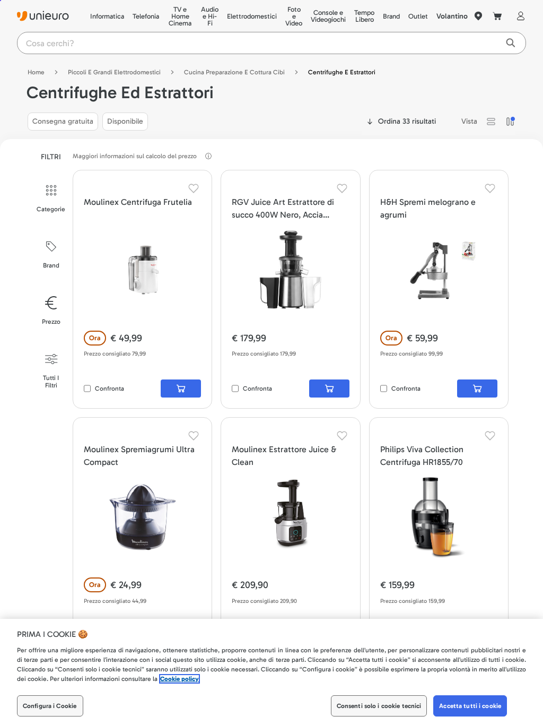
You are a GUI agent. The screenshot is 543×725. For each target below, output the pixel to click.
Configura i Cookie (49, 706)
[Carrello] (497, 16)
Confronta (109, 388)
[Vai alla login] (518, 16)
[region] (271, 672)
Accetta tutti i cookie (470, 706)
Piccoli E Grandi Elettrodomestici (114, 72)
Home (36, 72)
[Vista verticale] (510, 121)
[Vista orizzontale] (491, 121)
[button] (491, 121)
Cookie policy (179, 679)
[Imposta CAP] (478, 16)
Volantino (452, 16)
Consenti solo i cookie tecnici (379, 706)
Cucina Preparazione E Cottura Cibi (234, 72)
